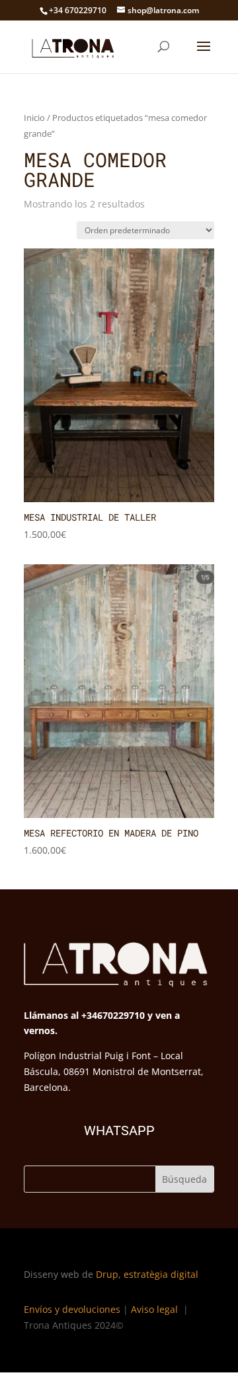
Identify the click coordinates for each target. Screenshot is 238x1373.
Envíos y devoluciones (72, 1309)
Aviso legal (155, 1309)
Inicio (34, 118)
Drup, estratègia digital (147, 1274)
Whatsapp (119, 1130)
